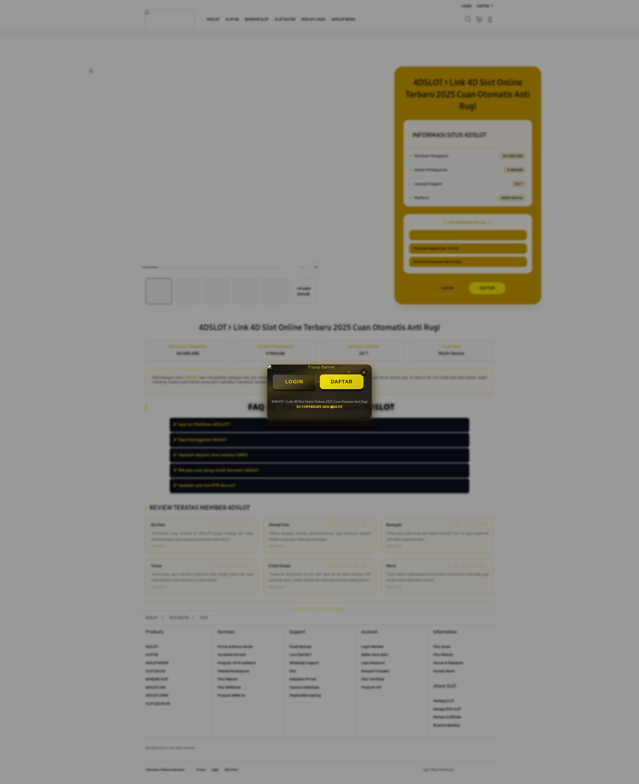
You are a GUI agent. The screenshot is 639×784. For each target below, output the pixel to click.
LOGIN (294, 381)
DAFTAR (342, 381)
